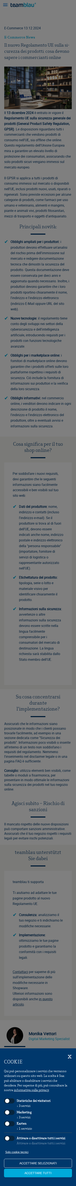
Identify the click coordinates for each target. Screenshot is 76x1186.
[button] (5, 5)
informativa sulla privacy (31, 1090)
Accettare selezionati (38, 1163)
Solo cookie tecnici (16, 1152)
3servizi (23, 1105)
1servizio (24, 1128)
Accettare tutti (38, 1173)
